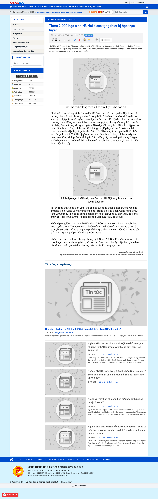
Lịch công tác (32, 7)
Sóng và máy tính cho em (66, 19)
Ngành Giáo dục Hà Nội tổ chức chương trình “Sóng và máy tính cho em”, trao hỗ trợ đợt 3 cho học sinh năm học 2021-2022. (117, 430)
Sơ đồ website (80, 486)
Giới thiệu (22, 7)
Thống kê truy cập (21, 71)
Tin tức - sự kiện (18, 29)
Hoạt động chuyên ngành (21, 42)
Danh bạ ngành (61, 7)
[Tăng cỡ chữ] (69, 40)
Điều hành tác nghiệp (46, 7)
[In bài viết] (96, 39)
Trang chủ (50, 19)
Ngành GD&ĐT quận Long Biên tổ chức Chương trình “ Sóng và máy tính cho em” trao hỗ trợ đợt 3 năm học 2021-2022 (117, 375)
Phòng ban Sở (17, 34)
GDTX (133, 3)
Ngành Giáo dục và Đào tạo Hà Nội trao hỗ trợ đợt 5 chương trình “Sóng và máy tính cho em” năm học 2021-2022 (115, 347)
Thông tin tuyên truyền (20, 47)
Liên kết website (22, 57)
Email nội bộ (90, 7)
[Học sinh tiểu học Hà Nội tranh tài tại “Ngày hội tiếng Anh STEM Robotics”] (96, 297)
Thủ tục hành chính (75, 7)
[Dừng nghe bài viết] (80, 40)
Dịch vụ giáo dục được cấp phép (23, 51)
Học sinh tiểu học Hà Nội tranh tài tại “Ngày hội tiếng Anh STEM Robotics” (83, 329)
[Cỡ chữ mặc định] (64, 40)
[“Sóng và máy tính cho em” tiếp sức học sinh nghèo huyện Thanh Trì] (65, 409)
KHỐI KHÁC (141, 3)
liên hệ (98, 7)
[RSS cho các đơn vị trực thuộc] (93, 12)
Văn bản (15, 38)
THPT (126, 3)
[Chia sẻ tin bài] (88, 35)
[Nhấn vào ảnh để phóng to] (96, 81)
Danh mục (16, 25)
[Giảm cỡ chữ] (60, 40)
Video (15, 7)
